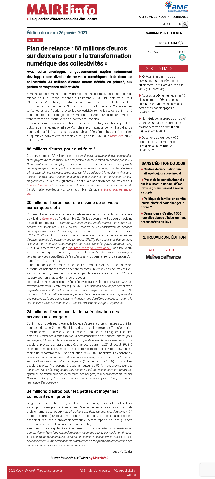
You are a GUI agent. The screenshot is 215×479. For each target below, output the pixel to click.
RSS (83, 470)
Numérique (35, 40)
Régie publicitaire (124, 470)
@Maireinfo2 (99, 458)
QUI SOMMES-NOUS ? (154, 17)
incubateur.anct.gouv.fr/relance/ (89, 248)
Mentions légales (99, 470)
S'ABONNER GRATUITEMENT (165, 33)
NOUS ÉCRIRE (168, 43)
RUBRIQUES (180, 17)
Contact (132, 474)
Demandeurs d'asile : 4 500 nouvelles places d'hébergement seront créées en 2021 (163, 218)
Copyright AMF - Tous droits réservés (39, 470)
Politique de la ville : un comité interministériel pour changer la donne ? (163, 203)
